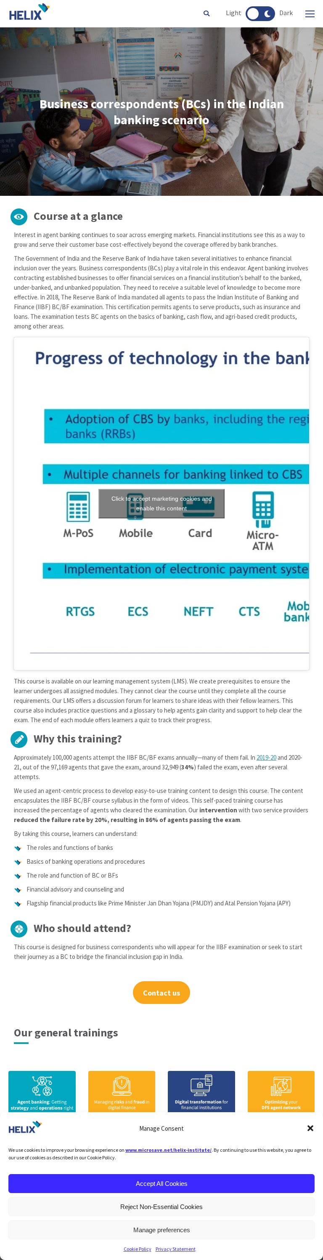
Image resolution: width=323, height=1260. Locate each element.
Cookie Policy (137, 1249)
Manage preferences (161, 1229)
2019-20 (266, 757)
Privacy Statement (176, 1249)
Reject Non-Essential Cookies (161, 1206)
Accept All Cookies (162, 1183)
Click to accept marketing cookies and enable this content (161, 503)
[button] (310, 1128)
